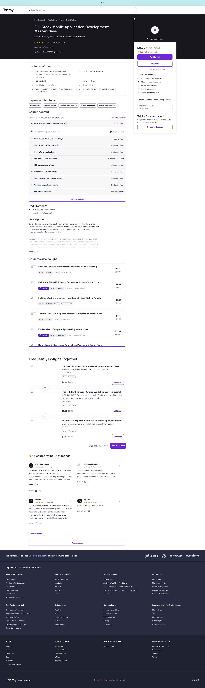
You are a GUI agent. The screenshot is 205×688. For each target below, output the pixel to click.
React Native (71, 20)
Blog (7, 657)
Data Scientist (11, 579)
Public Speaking (109, 617)
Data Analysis (157, 621)
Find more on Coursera (14, 664)
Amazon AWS (108, 579)
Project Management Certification (18, 613)
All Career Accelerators (14, 597)
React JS (58, 586)
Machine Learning (61, 617)
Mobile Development (55, 20)
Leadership (156, 579)
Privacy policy (157, 650)
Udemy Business (37, 555)
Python (57, 613)
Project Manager (12, 590)
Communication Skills (111, 610)
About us (9, 646)
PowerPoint (107, 624)
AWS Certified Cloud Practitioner (115, 583)
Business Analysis (159, 624)
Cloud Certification (12, 617)
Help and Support (61, 661)
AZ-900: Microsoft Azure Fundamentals (118, 586)
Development (39, 20)
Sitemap (155, 653)
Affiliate (57, 657)
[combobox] (81, 10)
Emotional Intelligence (160, 594)
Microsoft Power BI (159, 617)
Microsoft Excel (158, 610)
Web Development (61, 579)
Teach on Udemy (61, 650)
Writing (106, 621)
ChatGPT (58, 621)
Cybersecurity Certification (15, 610)
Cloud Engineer (11, 586)
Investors (9, 661)
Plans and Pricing (61, 653)
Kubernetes (107, 594)
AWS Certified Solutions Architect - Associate (120, 590)
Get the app (59, 646)
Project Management (160, 586)
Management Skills (159, 583)
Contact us (10, 653)
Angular (57, 590)
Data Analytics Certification (16, 621)
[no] (40, 491)
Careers (9, 650)
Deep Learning (60, 624)
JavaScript (58, 583)
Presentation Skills (110, 613)
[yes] (36, 491)
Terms (154, 657)
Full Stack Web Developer (15, 583)
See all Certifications (13, 628)
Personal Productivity (160, 590)
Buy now (155, 63)
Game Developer (12, 594)
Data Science (59, 610)
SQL (154, 613)
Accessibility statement (160, 646)
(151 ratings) (50, 42)
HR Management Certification (17, 624)
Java (56, 594)
